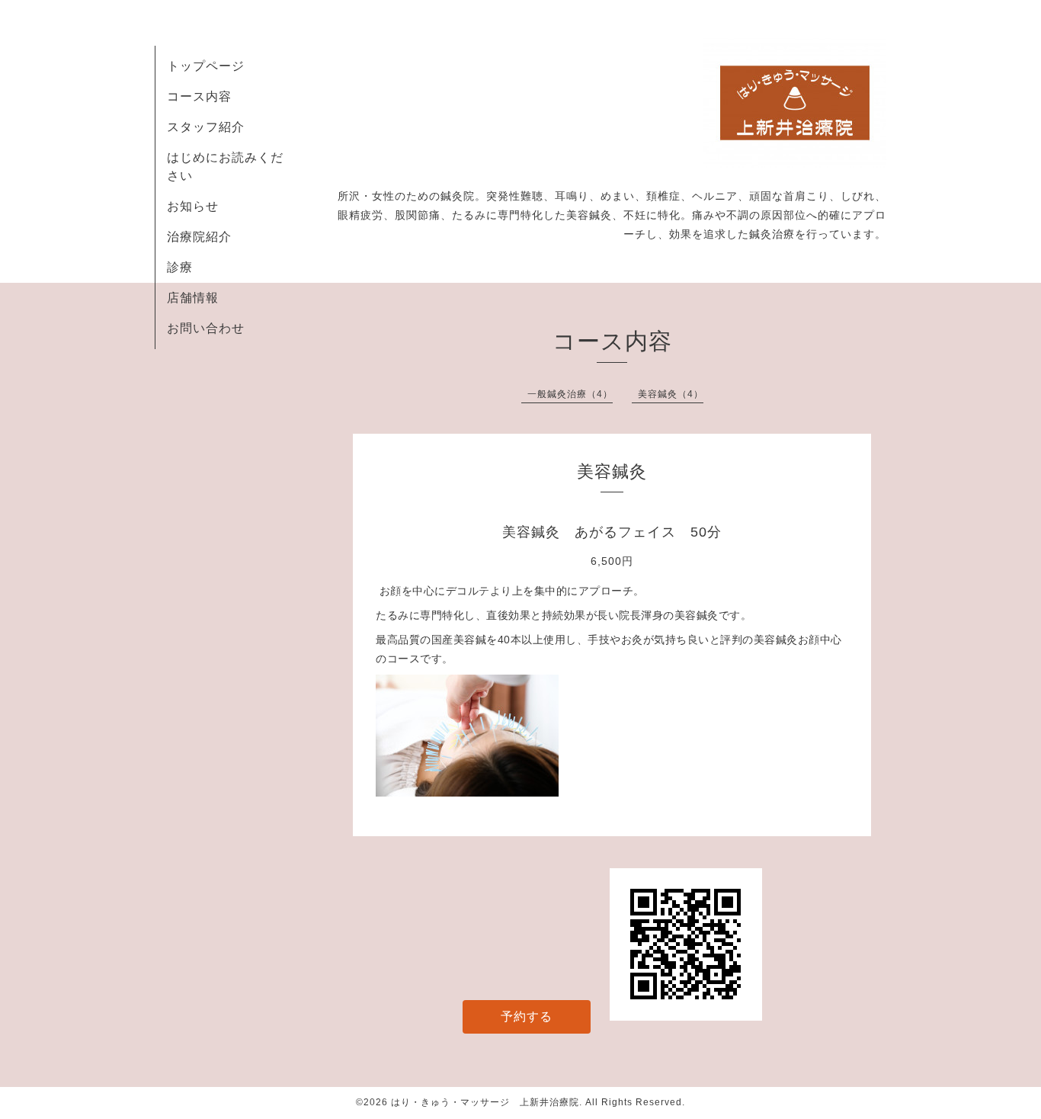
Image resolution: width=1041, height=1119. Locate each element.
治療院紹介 (199, 236)
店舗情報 (193, 297)
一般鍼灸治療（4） (570, 394)
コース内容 (199, 96)
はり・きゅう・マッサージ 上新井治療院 (485, 1102)
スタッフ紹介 (206, 126)
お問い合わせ (206, 328)
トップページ (206, 65)
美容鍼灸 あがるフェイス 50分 (612, 532)
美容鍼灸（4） (670, 394)
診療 (180, 267)
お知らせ (193, 206)
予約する (527, 1016)
